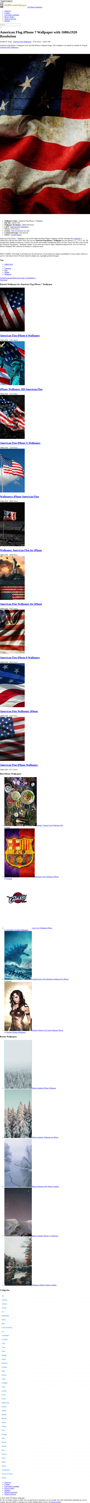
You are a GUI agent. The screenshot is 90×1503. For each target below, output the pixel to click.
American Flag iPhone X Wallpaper (20, 443)
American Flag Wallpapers (22, 42)
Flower (4, 1375)
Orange (4, 1434)
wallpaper (77, 238)
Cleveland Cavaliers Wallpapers (17, 930)
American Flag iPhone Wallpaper (19, 765)
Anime (4, 1308)
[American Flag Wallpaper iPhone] (12, 707)
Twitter (2, 278)
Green (4, 1399)
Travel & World (7, 1474)
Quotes (4, 1446)
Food (8, 827)
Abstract (4, 1300)
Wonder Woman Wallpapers (16, 1032)
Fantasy (4, 1367)
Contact (7, 13)
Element (4, 1363)
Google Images (16, 235)
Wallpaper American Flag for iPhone (21, 550)
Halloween (5, 1403)
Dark (3, 1351)
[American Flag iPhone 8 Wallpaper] (12, 653)
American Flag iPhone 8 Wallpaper (20, 657)
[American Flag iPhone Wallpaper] (12, 760)
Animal (4, 1304)
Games (4, 1391)
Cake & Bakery (7, 1327)
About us (7, 11)
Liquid (4, 1411)
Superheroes (6, 1470)
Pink (3, 1438)
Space (4, 1462)
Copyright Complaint (11, 15)
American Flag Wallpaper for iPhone (21, 604)
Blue (3, 1324)
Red (3, 1450)
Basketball (5, 1316)
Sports (4, 1466)
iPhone (6, 272)
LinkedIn (28, 278)
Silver (4, 1458)
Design (4, 1355)
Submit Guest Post (10, 1492)
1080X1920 (8, 264)
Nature (4, 1426)
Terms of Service (10, 19)
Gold (3, 1395)
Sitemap (7, 21)
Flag (5, 270)
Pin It (33, 278)
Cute (3, 1347)
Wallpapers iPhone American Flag (19, 496)
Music (4, 1422)
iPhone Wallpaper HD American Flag (21, 389)
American (7, 268)
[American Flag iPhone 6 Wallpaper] (12, 331)
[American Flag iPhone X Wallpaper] (12, 438)
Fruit (3, 1387)
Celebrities (5, 1335)
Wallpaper (7, 274)
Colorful (4, 1339)
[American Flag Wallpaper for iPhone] (12, 599)
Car (3, 1331)
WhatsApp (15, 278)
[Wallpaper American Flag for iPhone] (12, 546)
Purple (4, 1442)
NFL (3, 1430)
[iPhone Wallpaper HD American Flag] (12, 384)
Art (3, 1312)
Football (9, 879)
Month (4, 1414)
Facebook (8, 278)
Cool (3, 1343)
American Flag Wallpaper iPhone (19, 711)
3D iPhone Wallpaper (34, 7)
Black (4, 1320)
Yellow (4, 1478)
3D (3, 1296)
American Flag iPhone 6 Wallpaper (20, 335)
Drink (4, 1359)
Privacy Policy (9, 17)
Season (4, 1454)
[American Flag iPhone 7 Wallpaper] (45, 134)
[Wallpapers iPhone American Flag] (12, 492)
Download (3, 280)
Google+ (22, 278)
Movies (8, 981)
